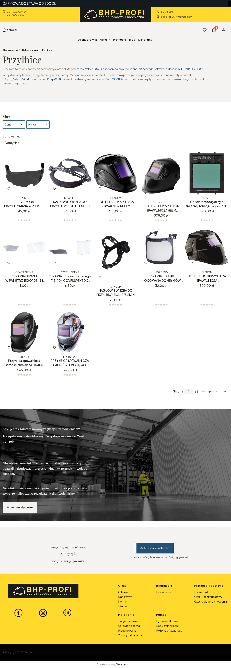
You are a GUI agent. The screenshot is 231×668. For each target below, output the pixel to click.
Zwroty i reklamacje (130, 635)
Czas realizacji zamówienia (210, 601)
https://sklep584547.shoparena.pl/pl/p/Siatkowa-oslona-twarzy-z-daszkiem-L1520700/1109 (63, 79)
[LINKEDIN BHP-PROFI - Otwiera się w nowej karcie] (67, 612)
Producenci (163, 592)
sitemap (123, 606)
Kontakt (123, 601)
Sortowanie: (11, 136)
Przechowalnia (127, 630)
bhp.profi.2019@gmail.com (176, 16)
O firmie (123, 592)
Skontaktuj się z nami (19, 507)
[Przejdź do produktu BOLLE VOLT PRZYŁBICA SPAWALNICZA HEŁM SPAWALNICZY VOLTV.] (161, 175)
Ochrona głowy (30, 50)
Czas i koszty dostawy (208, 597)
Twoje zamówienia (129, 621)
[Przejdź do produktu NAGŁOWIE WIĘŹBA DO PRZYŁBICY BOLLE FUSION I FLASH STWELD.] (69, 173)
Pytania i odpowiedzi (169, 621)
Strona (178, 391)
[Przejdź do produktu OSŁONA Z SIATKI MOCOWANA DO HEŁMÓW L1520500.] (161, 247)
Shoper (28, 652)
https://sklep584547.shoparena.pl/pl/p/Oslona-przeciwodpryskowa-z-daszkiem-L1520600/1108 (139, 69)
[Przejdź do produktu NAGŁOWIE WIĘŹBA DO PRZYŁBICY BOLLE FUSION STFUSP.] (115, 254)
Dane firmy (125, 597)
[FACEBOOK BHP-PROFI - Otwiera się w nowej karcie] (18, 612)
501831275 (167, 11)
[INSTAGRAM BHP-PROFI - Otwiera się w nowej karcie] (43, 612)
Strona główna (10, 50)
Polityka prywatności (169, 630)
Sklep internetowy (111, 664)
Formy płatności (204, 592)
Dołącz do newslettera (155, 548)
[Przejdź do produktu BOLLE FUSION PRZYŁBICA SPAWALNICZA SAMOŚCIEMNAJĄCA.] (206, 247)
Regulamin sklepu (167, 626)
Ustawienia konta (129, 626)
